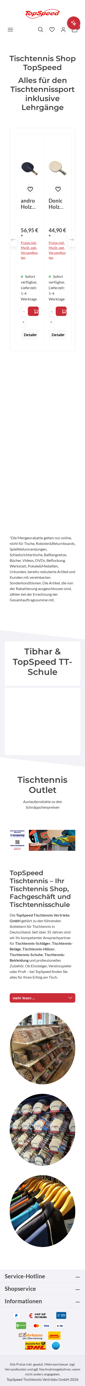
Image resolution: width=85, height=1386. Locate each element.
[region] (42, 239)
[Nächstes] (71, 239)
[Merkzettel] (52, 29)
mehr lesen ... (24, 998)
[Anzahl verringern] (24, 312)
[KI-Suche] (73, 23)
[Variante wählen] (33, 311)
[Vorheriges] (13, 239)
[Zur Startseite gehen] (42, 13)
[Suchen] (40, 29)
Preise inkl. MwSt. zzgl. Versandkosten (29, 250)
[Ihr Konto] (63, 29)
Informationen (23, 1301)
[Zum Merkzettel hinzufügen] (30, 189)
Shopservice (20, 1288)
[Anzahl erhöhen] (23, 322)
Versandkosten (15, 1369)
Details (30, 334)
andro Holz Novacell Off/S (28, 204)
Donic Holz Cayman (57, 204)
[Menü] (10, 29)
